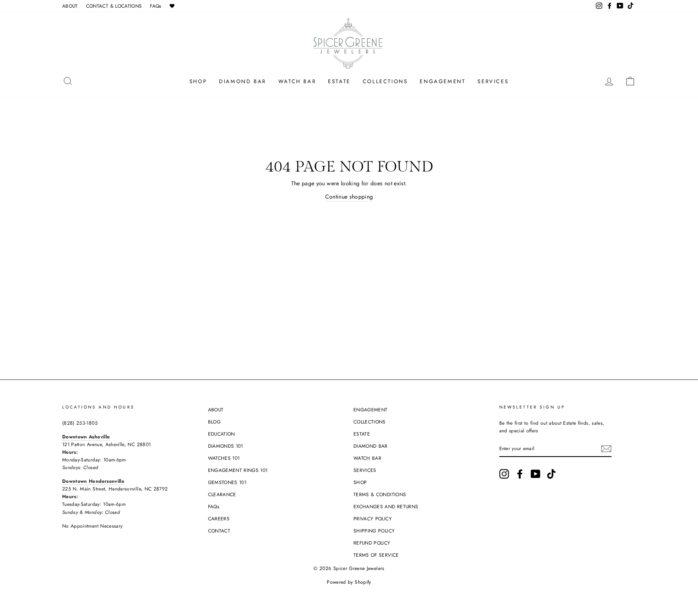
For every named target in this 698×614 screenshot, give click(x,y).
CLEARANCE (222, 494)
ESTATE (339, 81)
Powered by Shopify (349, 582)
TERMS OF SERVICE (376, 554)
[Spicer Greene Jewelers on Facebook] (520, 474)
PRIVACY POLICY (372, 518)
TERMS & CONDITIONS (379, 494)
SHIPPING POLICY (374, 530)
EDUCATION (221, 433)
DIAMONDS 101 (225, 445)
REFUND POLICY (372, 542)
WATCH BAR (297, 81)
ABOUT (70, 5)
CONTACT (219, 530)
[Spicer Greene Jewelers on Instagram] (504, 474)
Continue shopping (349, 197)
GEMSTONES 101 (227, 482)
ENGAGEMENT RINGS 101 (238, 470)
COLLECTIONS (385, 81)
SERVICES (493, 81)
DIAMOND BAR (242, 81)
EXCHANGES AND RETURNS (385, 506)
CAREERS (218, 518)
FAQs (155, 5)
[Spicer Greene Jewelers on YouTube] (535, 474)
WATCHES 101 (224, 458)
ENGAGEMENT (442, 81)
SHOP (198, 81)
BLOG (214, 421)
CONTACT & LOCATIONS (114, 5)
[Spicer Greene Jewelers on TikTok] (551, 474)
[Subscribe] (606, 449)
